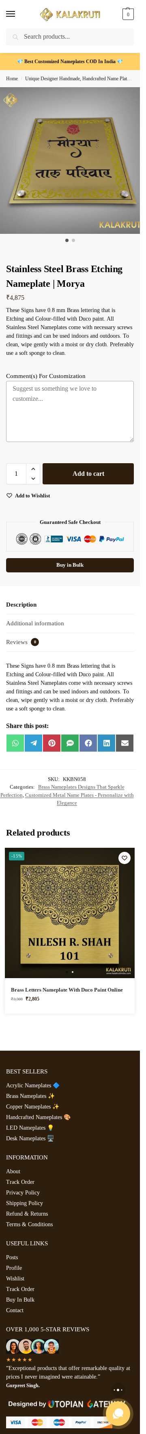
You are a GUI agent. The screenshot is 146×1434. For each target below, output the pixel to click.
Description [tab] (21, 604)
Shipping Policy (24, 1203)
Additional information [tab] (35, 623)
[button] (127, 14)
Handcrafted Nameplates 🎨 (38, 1117)
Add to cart (88, 473)
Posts (12, 1257)
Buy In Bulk (20, 1300)
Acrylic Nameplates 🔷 (33, 1085)
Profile (14, 1268)
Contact (15, 1310)
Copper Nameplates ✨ (32, 1107)
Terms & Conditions (29, 1224)
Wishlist (15, 1279)
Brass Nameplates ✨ (30, 1096)
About (13, 1171)
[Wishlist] (124, 858)
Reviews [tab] (21, 642)
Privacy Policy (23, 1193)
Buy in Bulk (70, 565)
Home (12, 78)
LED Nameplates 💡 (30, 1128)
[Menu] (18, 14)
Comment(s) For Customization (46, 376)
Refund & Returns (27, 1214)
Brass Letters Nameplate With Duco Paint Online (67, 990)
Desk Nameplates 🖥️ (30, 1138)
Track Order (20, 1182)
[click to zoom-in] (73, 160)
